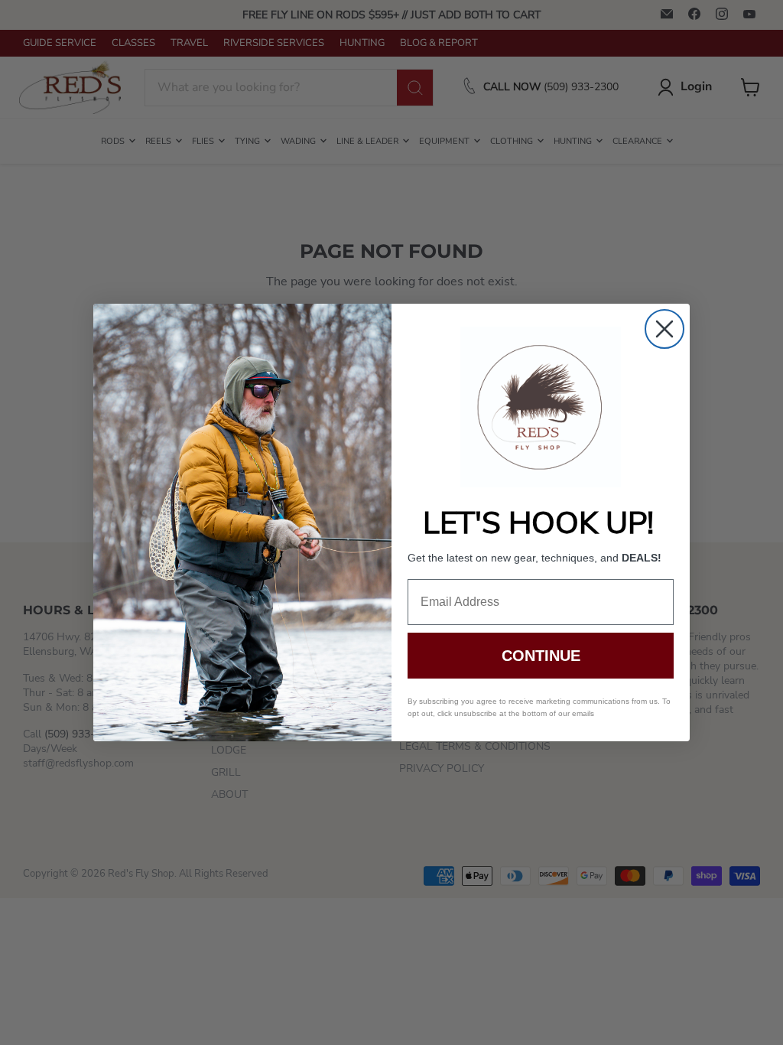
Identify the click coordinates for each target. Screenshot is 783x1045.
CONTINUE (541, 655)
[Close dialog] (664, 329)
